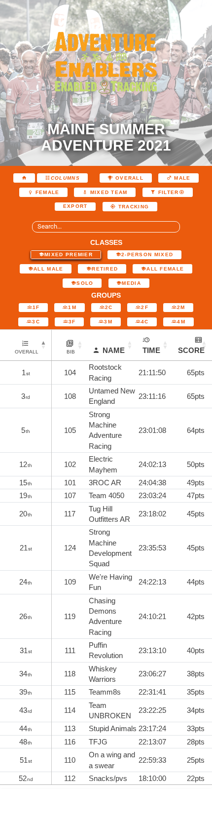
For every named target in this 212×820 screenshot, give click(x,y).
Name (114, 350)
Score (191, 350)
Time (151, 350)
